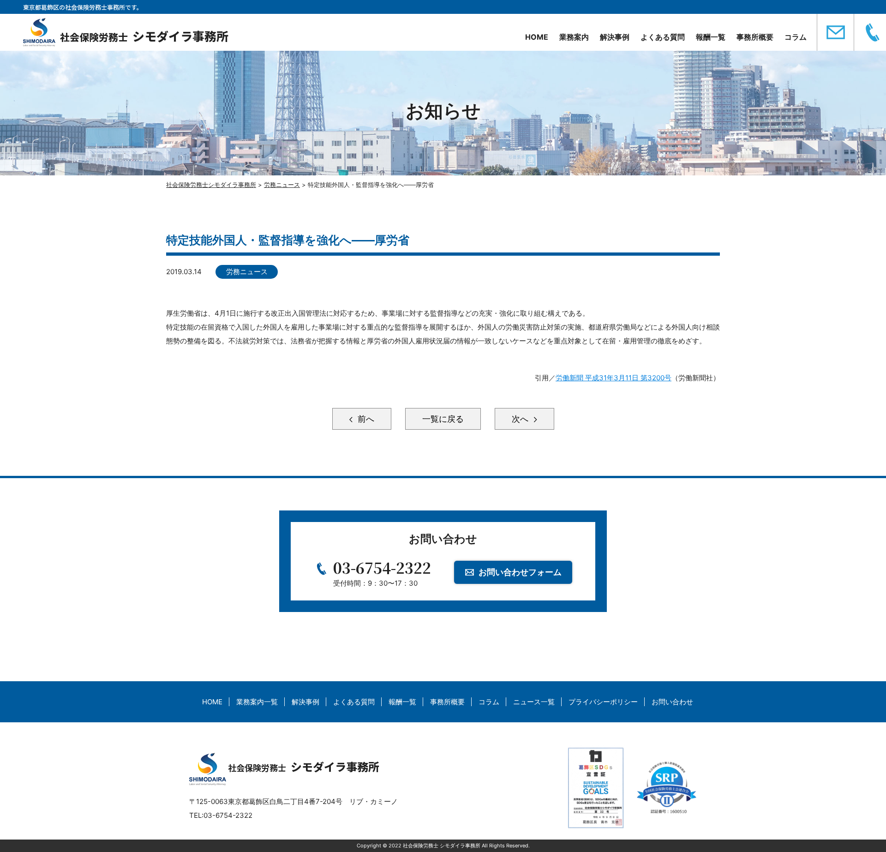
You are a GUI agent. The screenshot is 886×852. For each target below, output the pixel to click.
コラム (795, 37)
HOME (536, 37)
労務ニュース (247, 271)
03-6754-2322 (382, 567)
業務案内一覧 (257, 701)
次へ (521, 419)
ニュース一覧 (534, 701)
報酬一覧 (710, 37)
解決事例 (614, 37)
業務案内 (574, 37)
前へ (364, 419)
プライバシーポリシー (603, 701)
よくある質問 (663, 37)
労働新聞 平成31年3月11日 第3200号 (613, 377)
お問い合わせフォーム (520, 572)
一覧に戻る (443, 419)
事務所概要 (754, 37)
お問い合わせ (672, 701)
